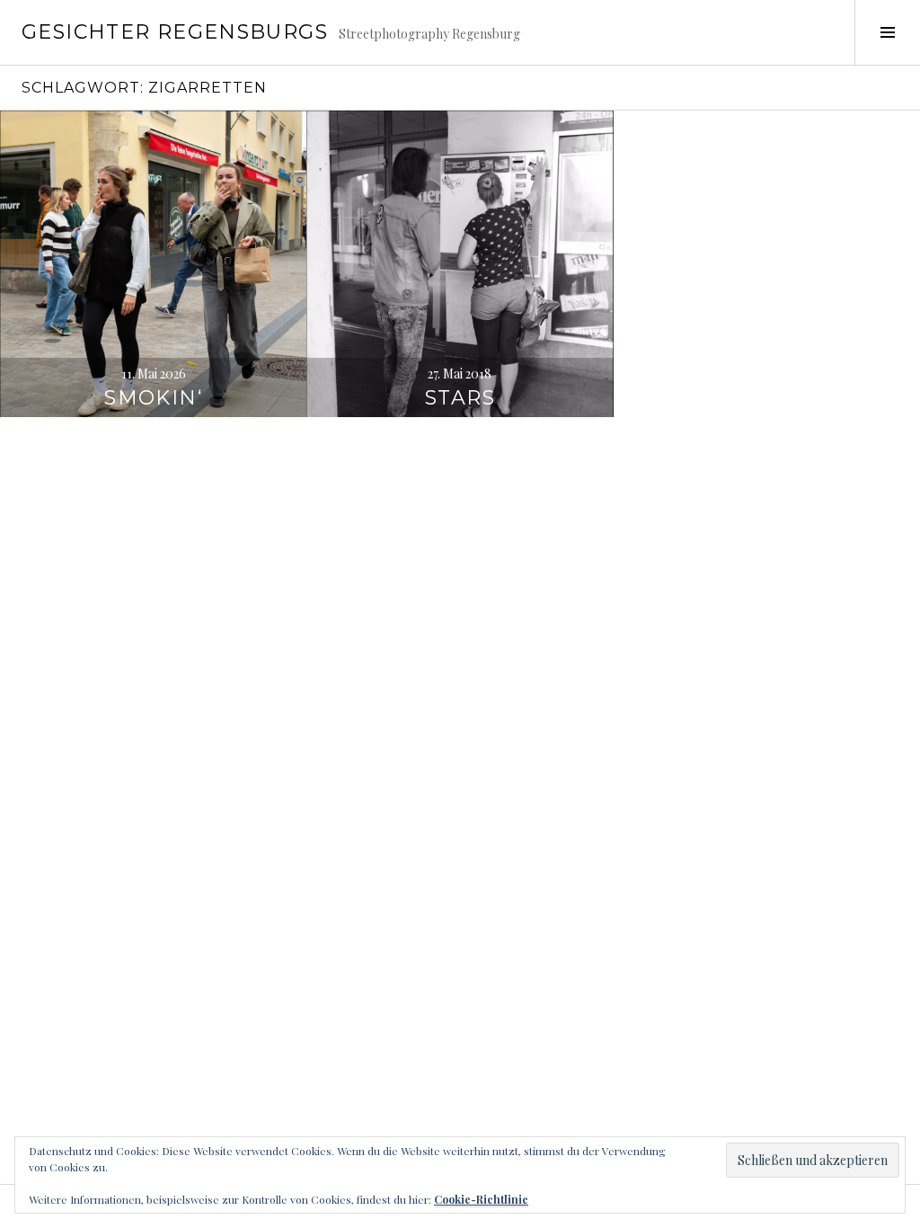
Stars (460, 398)
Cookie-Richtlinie (481, 1199)
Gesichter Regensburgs (175, 32)
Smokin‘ (153, 398)
